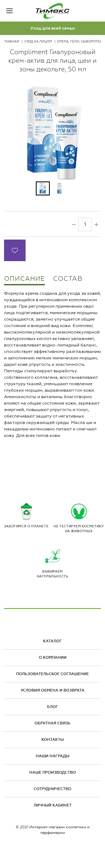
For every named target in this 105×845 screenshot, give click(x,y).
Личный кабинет (53, 805)
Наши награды (52, 756)
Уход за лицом (38, 41)
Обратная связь (52, 723)
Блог (52, 706)
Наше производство (52, 772)
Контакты (52, 739)
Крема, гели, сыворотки (79, 41)
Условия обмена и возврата (53, 690)
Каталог (52, 641)
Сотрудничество (52, 789)
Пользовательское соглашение (52, 674)
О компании (52, 657)
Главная (11, 41)
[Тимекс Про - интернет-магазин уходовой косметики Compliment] (52, 11)
